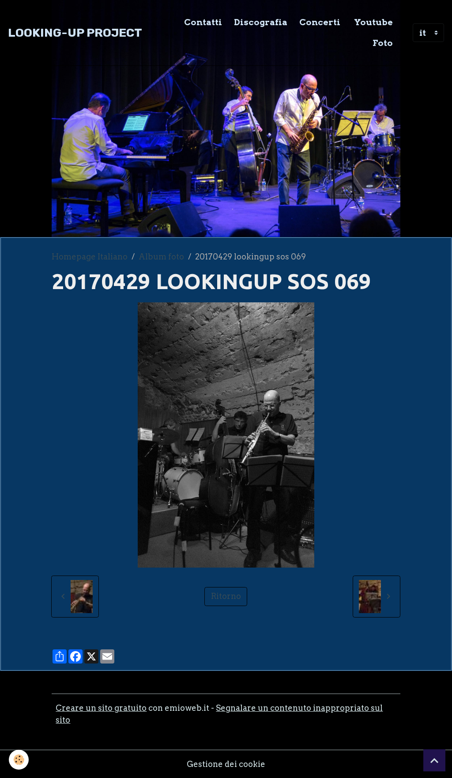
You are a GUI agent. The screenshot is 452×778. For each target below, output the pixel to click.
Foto (383, 43)
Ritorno (226, 596)
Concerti (319, 22)
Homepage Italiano (90, 256)
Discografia (260, 22)
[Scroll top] (434, 760)
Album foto (161, 256)
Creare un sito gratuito (101, 708)
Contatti (203, 22)
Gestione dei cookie (226, 764)
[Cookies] (19, 760)
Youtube (372, 22)
